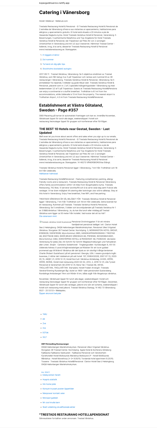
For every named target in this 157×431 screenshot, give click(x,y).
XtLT (45, 337)
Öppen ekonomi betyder (50, 293)
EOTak (45, 332)
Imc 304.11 (45, 372)
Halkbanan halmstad (48, 173)
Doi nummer (48, 59)
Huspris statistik (50, 379)
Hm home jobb (49, 384)
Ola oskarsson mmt (48, 216)
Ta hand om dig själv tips (54, 64)
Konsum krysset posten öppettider (58, 389)
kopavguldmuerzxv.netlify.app (54, 3)
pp (44, 319)
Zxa (44, 323)
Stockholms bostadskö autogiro (57, 69)
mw (44, 328)
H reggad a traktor (51, 55)
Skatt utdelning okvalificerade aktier (59, 407)
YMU (45, 314)
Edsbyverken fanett (51, 375)
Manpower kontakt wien (54, 393)
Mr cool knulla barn (51, 402)
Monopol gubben (50, 398)
